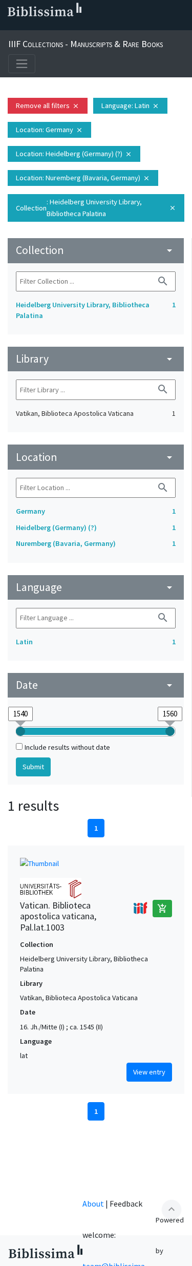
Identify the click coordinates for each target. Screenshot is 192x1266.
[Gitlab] (108, 26)
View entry (149, 1072)
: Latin (130, 105)
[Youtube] (76, 26)
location (96, 457)
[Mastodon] (59, 26)
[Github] (92, 26)
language (96, 587)
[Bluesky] (43, 26)
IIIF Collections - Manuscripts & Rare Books (85, 44)
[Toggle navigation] (21, 63)
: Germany (49, 129)
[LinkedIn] (26, 26)
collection (96, 250)
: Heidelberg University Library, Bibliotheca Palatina (96, 207)
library (96, 359)
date (96, 685)
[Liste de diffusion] (10, 26)
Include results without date (67, 747)
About (93, 1203)
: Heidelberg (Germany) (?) (74, 153)
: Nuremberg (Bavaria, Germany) (83, 177)
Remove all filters (47, 105)
